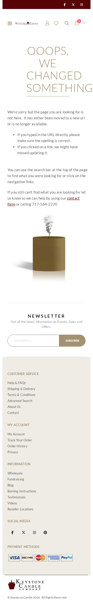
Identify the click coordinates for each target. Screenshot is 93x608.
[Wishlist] (56, 23)
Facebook (12, 532)
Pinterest (45, 532)
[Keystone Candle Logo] (26, 23)
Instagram (34, 532)
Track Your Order (19, 440)
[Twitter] (73, 4)
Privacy (12, 452)
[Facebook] (64, 4)
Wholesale (15, 473)
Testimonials (16, 497)
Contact (13, 413)
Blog (10, 485)
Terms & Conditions (21, 395)
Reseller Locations (20, 509)
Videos (12, 503)
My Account (16, 434)
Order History (17, 446)
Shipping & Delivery (21, 389)
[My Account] (47, 23)
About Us (14, 407)
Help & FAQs (16, 383)
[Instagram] (81, 4)
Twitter (23, 532)
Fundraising (15, 479)
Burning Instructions (21, 491)
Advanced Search (19, 401)
